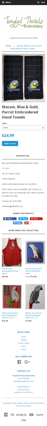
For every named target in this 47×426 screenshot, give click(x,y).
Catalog (24, 340)
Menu (8, 2)
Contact (23, 349)
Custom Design (23, 343)
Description (22, 155)
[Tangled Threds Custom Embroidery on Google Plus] (27, 361)
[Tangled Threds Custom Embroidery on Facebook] (19, 361)
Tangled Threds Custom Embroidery (30, 403)
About (23, 346)
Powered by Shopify (23, 406)
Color (4, 123)
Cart (42, 2)
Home (8, 45)
